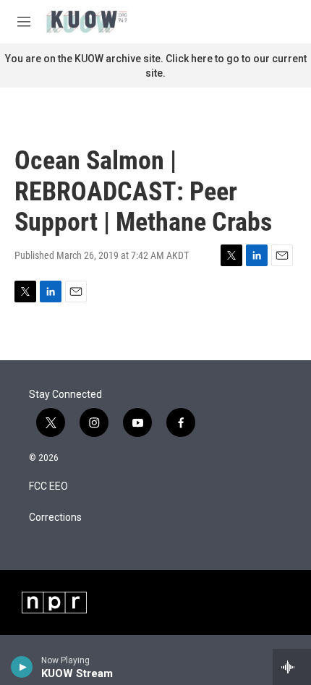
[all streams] (292, 667)
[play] (22, 667)
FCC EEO (48, 486)
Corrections (55, 517)
